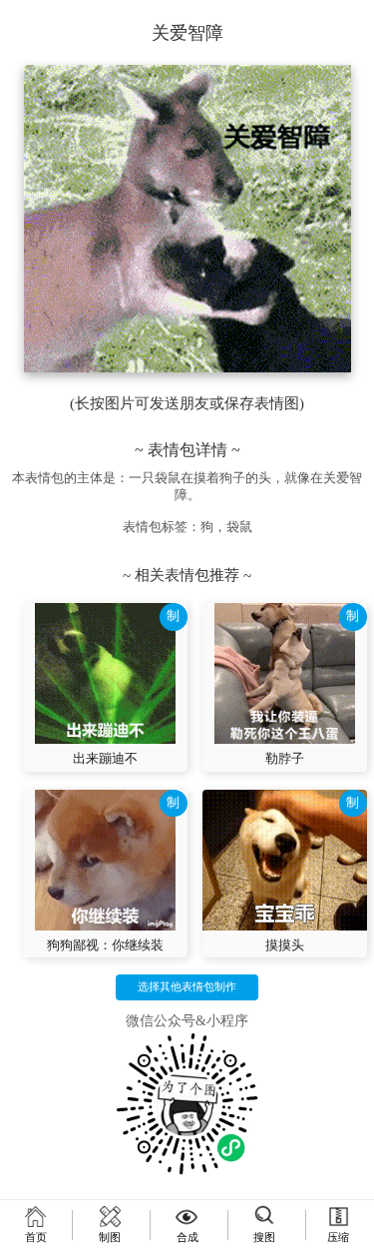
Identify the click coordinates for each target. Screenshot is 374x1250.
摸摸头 (284, 945)
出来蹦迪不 (105, 759)
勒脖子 (284, 759)
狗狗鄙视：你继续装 (105, 945)
